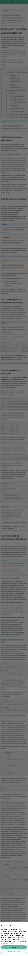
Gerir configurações (14, 951)
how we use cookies (7, 943)
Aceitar (14, 947)
